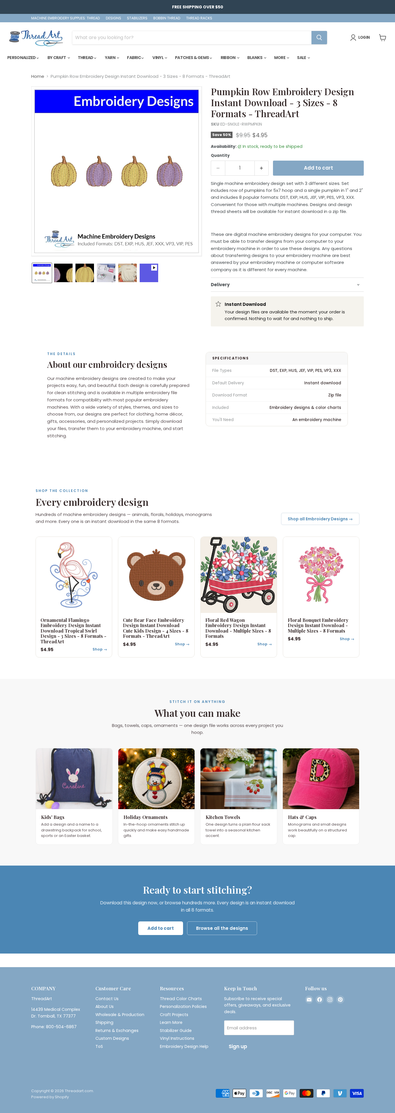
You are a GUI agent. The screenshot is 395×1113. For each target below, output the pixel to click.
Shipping (104, 1022)
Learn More (171, 1022)
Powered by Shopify (50, 1097)
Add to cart (160, 928)
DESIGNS (113, 18)
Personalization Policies (183, 1006)
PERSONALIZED (21, 57)
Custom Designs (112, 1038)
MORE (280, 57)
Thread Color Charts (181, 999)
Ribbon (228, 57)
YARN (110, 57)
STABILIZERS (137, 18)
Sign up (238, 1046)
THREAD (86, 57)
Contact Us (107, 999)
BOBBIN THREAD (166, 18)
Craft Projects (174, 1015)
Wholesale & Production (119, 1015)
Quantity (220, 155)
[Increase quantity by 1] (262, 168)
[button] (42, 273)
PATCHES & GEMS (192, 57)
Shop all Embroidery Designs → (320, 519)
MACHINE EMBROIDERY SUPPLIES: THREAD (65, 18)
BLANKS (255, 57)
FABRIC (134, 57)
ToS (99, 1046)
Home (37, 76)
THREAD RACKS (199, 18)
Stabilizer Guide (176, 1030)
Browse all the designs (222, 928)
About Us (104, 1006)
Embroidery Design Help (184, 1046)
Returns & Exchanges (117, 1030)
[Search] (319, 37)
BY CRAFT (57, 57)
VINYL (158, 57)
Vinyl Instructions (177, 1038)
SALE (302, 57)
